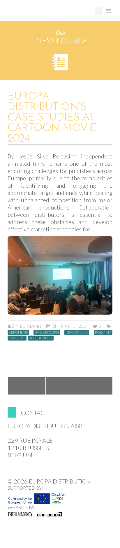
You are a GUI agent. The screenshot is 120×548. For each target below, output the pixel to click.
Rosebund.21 (40, 338)
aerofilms (18, 332)
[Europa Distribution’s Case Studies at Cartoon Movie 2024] (60, 275)
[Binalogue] (49, 514)
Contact (34, 412)
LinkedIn (95, 386)
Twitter (62, 386)
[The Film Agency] (20, 514)
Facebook (26, 386)
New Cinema (77, 332)
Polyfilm (103, 332)
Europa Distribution (35, 13)
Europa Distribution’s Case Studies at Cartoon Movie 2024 (52, 118)
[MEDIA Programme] (37, 497)
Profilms (17, 338)
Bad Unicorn (47, 332)
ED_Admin (30, 326)
